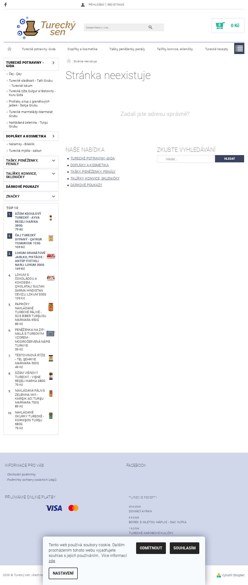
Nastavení (63, 573)
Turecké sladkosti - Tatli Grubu (31, 80)
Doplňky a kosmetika (82, 49)
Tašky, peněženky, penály (127, 49)
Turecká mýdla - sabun (25, 150)
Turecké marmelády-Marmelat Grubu (31, 114)
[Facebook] (6, 4)
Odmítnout (151, 548)
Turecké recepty (216, 49)
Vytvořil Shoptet (233, 575)
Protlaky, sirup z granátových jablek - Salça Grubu (29, 103)
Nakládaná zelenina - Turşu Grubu (28, 124)
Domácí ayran (140, 511)
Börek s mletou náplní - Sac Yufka (158, 522)
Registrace (116, 4)
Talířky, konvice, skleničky (175, 49)
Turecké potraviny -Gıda (38, 49)
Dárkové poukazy (22, 187)
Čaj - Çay (15, 74)
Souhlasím (184, 548)
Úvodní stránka (10, 49)
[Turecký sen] (46, 28)
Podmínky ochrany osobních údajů (31, 480)
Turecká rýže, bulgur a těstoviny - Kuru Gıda (32, 93)
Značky (13, 196)
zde (52, 561)
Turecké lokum (21, 85)
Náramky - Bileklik (22, 144)
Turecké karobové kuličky (151, 533)
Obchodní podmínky (21, 474)
